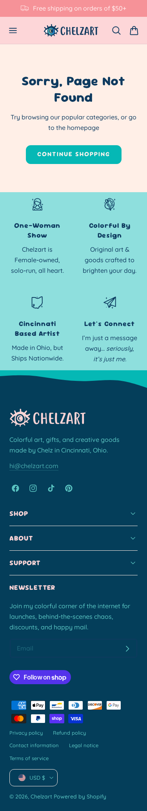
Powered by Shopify (80, 796)
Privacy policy (26, 733)
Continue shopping (73, 154)
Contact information (34, 745)
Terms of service (29, 758)
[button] (13, 30)
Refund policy (69, 733)
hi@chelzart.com (33, 466)
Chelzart (41, 796)
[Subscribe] (127, 648)
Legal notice (83, 745)
